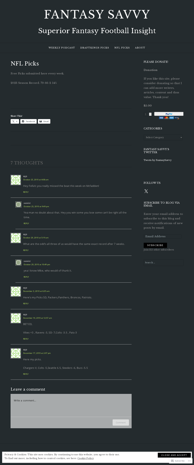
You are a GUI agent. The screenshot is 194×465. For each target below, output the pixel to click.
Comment (121, 422)
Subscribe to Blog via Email (162, 204)
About (140, 47)
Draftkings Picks (94, 47)
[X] (146, 191)
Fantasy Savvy (97, 14)
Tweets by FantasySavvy (158, 160)
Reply (26, 192)
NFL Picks (122, 47)
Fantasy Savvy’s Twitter (156, 151)
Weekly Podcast (62, 47)
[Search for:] (164, 262)
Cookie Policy (85, 458)
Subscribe (155, 245)
